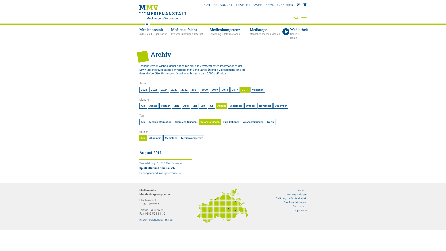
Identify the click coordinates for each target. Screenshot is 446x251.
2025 (154, 89)
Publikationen (231, 122)
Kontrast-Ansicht (218, 4)
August (221, 105)
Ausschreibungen (253, 122)
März (176, 105)
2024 (164, 89)
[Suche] (297, 18)
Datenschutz (300, 206)
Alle (143, 105)
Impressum (300, 210)
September (236, 105)
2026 (144, 89)
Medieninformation (160, 122)
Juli (211, 105)
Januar (153, 105)
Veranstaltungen (210, 122)
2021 (194, 89)
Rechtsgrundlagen (297, 194)
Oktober (250, 105)
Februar (165, 105)
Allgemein (155, 138)
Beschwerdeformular (295, 202)
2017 (235, 89)
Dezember (281, 105)
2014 (245, 89)
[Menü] (304, 17)
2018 (225, 89)
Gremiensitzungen (186, 122)
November (265, 105)
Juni (203, 105)
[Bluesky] (305, 4)
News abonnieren (279, 4)
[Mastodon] (298, 4)
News (270, 122)
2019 (215, 89)
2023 (174, 89)
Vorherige (258, 89)
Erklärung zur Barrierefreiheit (291, 198)
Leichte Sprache (249, 4)
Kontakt (302, 190)
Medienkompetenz (192, 138)
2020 (205, 89)
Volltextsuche (227, 69)
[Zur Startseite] (162, 13)
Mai (195, 105)
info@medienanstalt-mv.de (155, 219)
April (186, 105)
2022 (184, 89)
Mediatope (171, 138)
